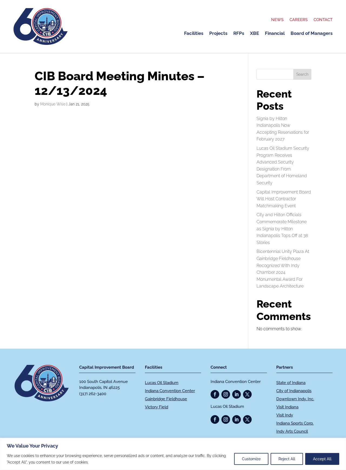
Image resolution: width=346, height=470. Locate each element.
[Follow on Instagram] (225, 394)
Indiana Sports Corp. (295, 423)
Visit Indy (284, 415)
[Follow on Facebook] (215, 394)
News (277, 20)
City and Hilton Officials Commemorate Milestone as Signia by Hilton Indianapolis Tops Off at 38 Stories (282, 228)
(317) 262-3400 (92, 393)
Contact (323, 20)
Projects (218, 33)
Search (302, 74)
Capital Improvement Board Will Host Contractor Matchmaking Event (284, 198)
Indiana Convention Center (170, 390)
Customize (251, 459)
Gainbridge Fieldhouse (166, 398)
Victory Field (156, 407)
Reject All (286, 459)
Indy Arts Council (292, 431)
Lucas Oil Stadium (161, 382)
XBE (254, 33)
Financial (275, 33)
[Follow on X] (247, 394)
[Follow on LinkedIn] (236, 394)
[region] (173, 454)
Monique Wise (52, 104)
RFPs (238, 33)
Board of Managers (311, 33)
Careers (299, 20)
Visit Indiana (287, 407)
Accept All (322, 459)
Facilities (193, 33)
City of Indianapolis (293, 390)
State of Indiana (290, 382)
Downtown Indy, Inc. (295, 398)
